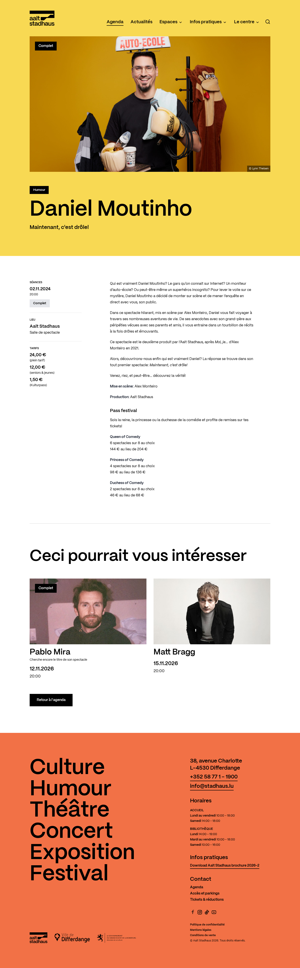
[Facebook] (192, 912)
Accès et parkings (204, 893)
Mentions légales (200, 930)
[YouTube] (214, 912)
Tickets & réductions (207, 899)
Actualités (141, 22)
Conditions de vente (203, 935)
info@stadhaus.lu (212, 786)
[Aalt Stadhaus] (42, 18)
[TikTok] (207, 912)
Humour (39, 190)
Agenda (115, 22)
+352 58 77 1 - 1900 (214, 777)
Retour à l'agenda (51, 700)
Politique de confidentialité (207, 924)
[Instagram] (199, 912)
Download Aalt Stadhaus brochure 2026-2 (224, 865)
